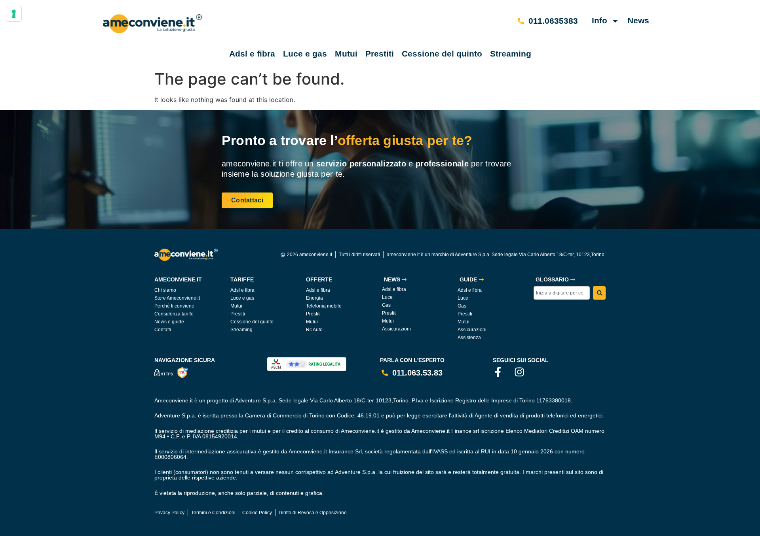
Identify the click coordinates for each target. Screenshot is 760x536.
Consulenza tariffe (174, 314)
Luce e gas (305, 53)
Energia (314, 298)
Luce (387, 297)
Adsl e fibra (252, 53)
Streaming (510, 53)
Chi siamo (165, 290)
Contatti (162, 329)
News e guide (169, 322)
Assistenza (469, 337)
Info (599, 20)
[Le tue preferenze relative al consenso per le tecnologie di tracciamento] (13, 13)
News (638, 20)
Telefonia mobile (324, 306)
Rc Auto (314, 329)
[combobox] (562, 293)
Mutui (346, 53)
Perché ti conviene (174, 306)
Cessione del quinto (442, 53)
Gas (386, 305)
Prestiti (379, 53)
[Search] (599, 293)
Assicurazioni (396, 329)
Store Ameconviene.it (177, 298)
